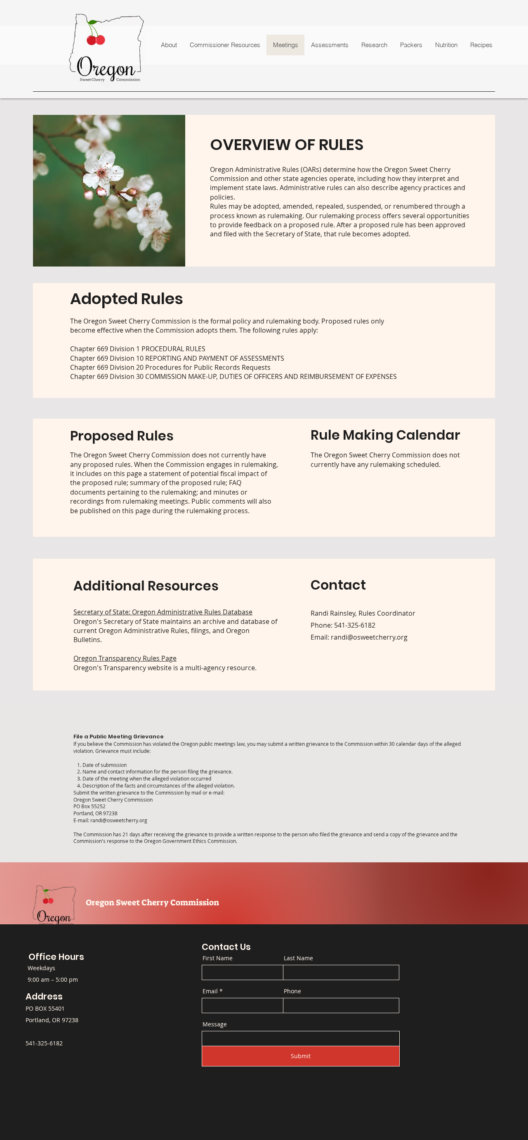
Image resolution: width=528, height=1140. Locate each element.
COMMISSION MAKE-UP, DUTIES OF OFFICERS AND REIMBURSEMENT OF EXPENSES (271, 376)
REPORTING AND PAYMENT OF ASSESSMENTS (214, 358)
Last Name (298, 958)
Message (215, 1024)
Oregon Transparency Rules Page (125, 658)
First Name (218, 958)
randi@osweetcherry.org (118, 820)
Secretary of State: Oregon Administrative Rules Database (162, 611)
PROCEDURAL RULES (173, 348)
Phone (292, 991)
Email (210, 991)
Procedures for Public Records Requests (208, 367)
